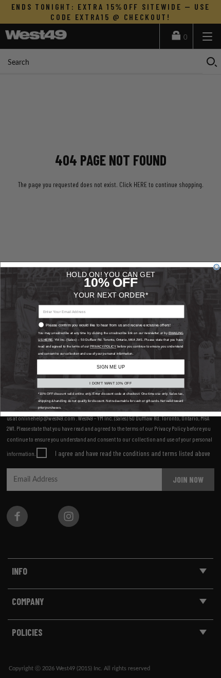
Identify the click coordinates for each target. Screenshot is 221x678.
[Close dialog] (216, 266)
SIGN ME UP (110, 366)
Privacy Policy (102, 346)
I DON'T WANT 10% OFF (110, 383)
